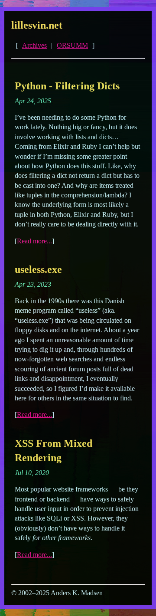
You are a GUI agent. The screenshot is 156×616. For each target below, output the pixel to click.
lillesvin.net (36, 25)
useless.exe (38, 269)
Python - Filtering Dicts (67, 86)
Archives (34, 45)
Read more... (34, 241)
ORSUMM (72, 45)
